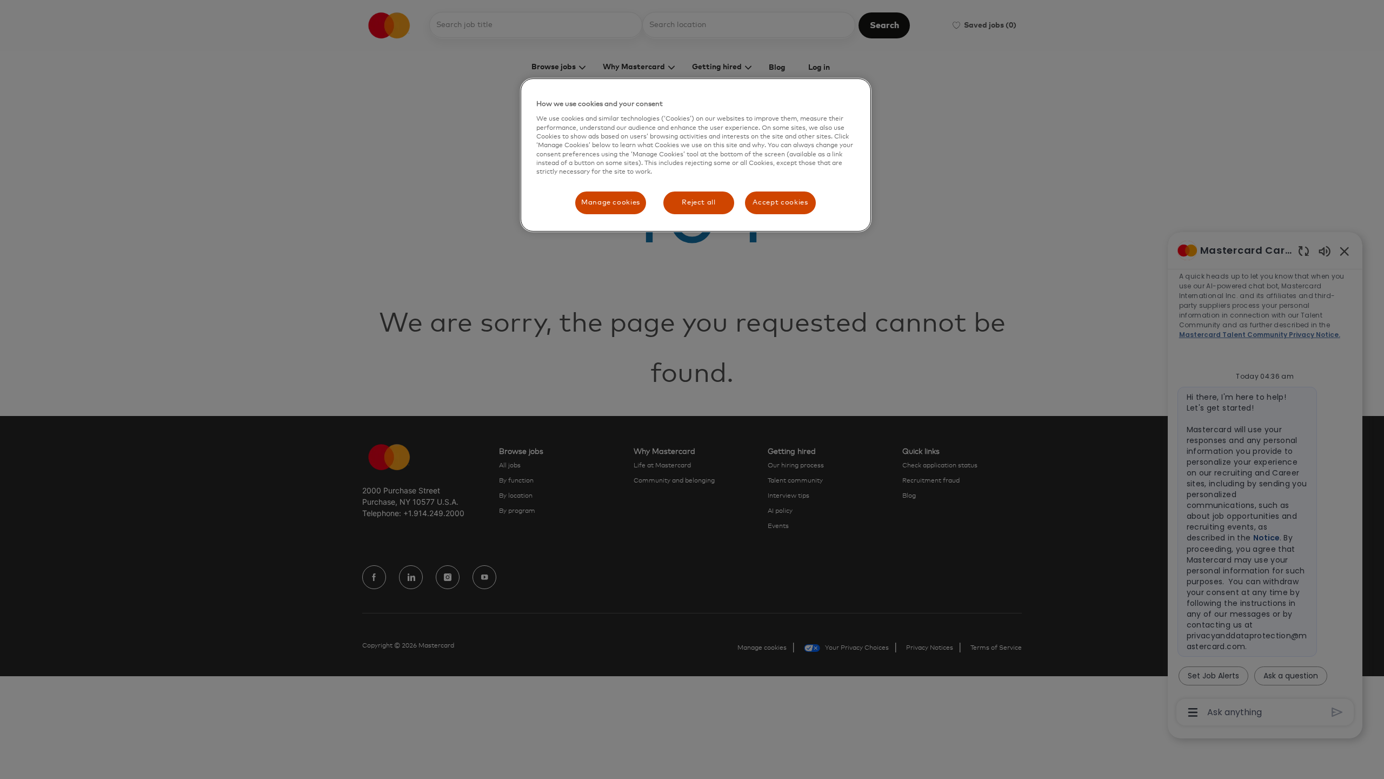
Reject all (699, 202)
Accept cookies (780, 202)
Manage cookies (610, 202)
